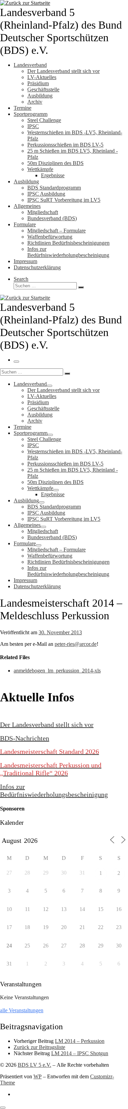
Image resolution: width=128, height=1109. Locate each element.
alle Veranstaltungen (21, 1010)
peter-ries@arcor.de (76, 644)
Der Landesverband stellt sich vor (47, 724)
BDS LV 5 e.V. (34, 1065)
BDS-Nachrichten (24, 738)
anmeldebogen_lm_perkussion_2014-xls (57, 670)
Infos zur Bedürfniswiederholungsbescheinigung (54, 790)
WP (37, 1076)
